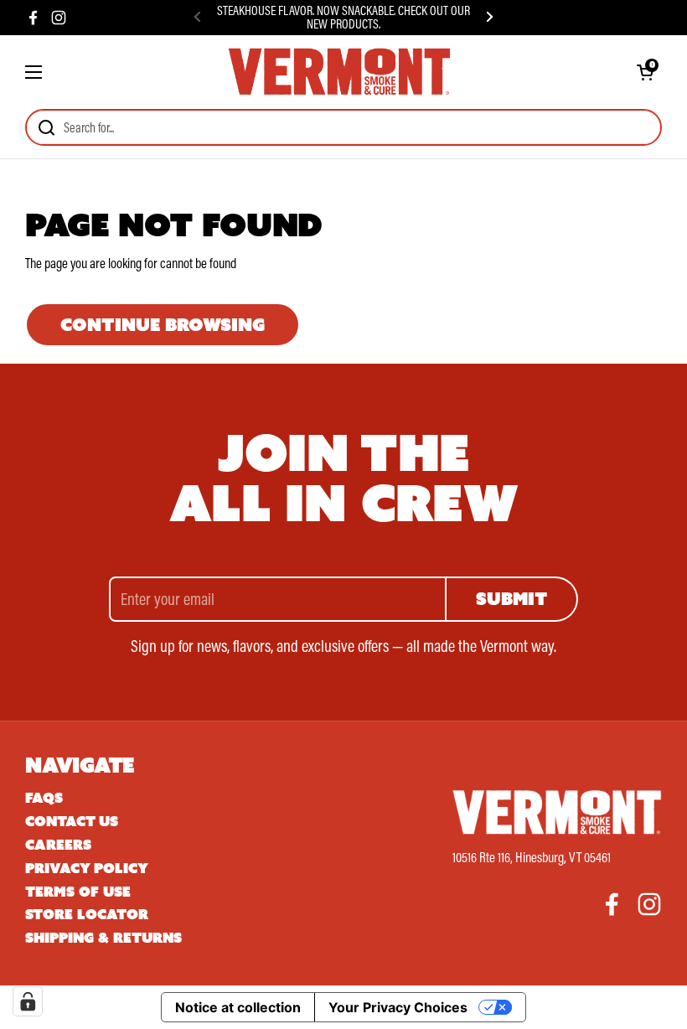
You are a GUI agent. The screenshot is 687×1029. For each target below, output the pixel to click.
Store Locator (86, 914)
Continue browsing (162, 324)
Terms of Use (78, 892)
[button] (645, 72)
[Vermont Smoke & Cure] (339, 72)
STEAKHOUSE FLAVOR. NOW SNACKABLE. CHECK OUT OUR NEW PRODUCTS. (343, 17)
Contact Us (71, 821)
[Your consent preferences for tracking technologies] (27, 1001)
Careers (58, 845)
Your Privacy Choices (397, 1007)
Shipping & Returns (103, 938)
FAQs (44, 798)
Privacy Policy (86, 868)
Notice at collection (238, 1007)
